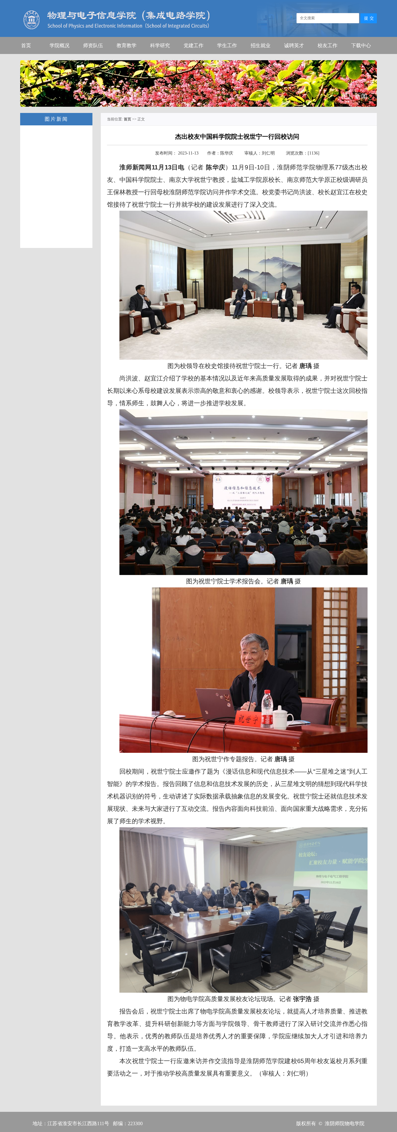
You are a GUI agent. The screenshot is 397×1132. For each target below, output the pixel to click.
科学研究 (160, 45)
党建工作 (193, 45)
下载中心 (361, 45)
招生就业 (260, 45)
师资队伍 (93, 45)
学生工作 (227, 45)
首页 (26, 45)
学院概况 (59, 45)
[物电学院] (114, 36)
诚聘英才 (294, 45)
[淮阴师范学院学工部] (315, 36)
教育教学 (126, 45)
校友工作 (327, 45)
